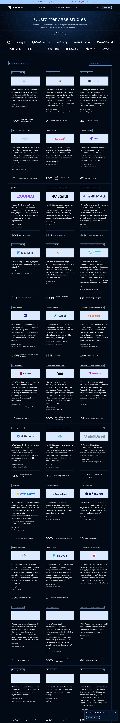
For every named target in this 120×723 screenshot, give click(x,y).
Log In (97, 7)
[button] (100, 63)
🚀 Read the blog (86, 2)
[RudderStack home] (17, 7)
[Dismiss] (115, 712)
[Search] (93, 7)
